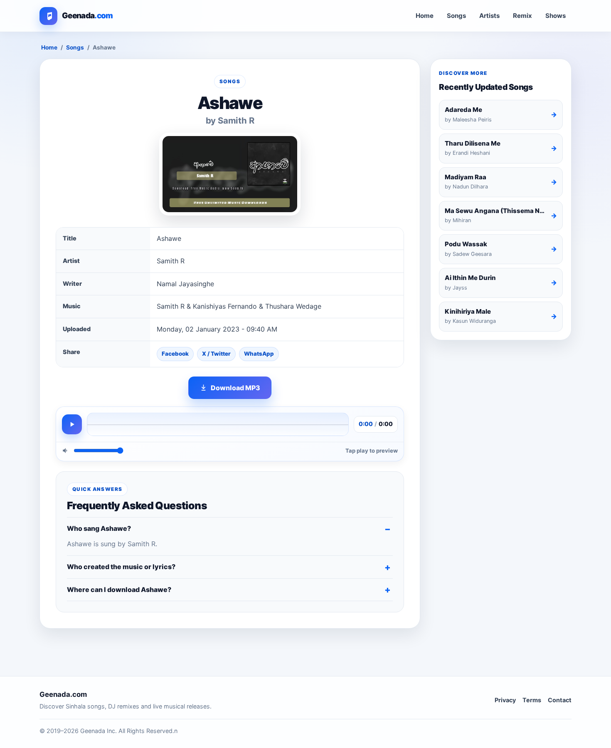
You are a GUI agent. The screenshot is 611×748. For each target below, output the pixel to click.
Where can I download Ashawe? (119, 589)
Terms (531, 699)
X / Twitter (216, 353)
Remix (522, 16)
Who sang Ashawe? (99, 528)
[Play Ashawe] (72, 424)
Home (425, 16)
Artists (489, 16)
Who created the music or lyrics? (121, 566)
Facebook (175, 353)
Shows (555, 16)
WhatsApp (259, 353)
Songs (456, 16)
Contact (560, 699)
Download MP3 (235, 388)
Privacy (505, 699)
